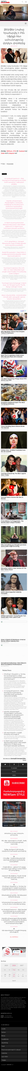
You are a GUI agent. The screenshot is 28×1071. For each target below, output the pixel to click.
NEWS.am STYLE (11, 151)
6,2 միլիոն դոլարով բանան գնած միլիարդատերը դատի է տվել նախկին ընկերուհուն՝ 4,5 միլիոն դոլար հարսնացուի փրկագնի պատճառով (15, 743)
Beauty (3, 1035)
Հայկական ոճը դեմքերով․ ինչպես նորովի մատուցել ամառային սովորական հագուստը (14, 877)
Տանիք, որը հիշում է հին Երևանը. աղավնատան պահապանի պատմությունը (14, 850)
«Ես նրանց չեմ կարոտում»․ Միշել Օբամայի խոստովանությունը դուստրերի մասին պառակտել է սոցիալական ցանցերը (14, 693)
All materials (14, 937)
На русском (10, 163)
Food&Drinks (5, 1039)
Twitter (3, 153)
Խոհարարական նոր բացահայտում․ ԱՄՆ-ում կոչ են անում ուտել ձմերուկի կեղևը (14, 903)
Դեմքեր (4, 1060)
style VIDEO (5, 1056)
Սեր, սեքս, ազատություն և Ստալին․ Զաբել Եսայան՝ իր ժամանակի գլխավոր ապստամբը (14, 842)
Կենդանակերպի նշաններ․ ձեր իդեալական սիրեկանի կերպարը (14, 896)
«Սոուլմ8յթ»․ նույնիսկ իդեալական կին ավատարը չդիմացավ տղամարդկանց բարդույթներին (14, 859)
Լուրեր (3, 1028)
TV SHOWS (14, 768)
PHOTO (14, 771)
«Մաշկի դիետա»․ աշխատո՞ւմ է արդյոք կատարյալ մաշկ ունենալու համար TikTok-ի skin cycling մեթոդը (14, 868)
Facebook (21, 151)
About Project (5, 995)
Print (3, 163)
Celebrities (4, 1053)
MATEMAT (9, 1064)
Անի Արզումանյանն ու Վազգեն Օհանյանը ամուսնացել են (13, 733)
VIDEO (14, 775)
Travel (3, 1046)
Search (14, 980)
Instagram (11, 153)
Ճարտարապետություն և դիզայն (11, 1049)
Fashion (4, 1032)
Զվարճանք (5, 1042)
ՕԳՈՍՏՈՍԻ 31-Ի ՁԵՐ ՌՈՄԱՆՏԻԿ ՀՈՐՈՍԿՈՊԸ (14, 834)
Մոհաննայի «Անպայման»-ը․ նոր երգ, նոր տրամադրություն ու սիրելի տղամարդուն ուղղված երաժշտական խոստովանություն (15, 676)
